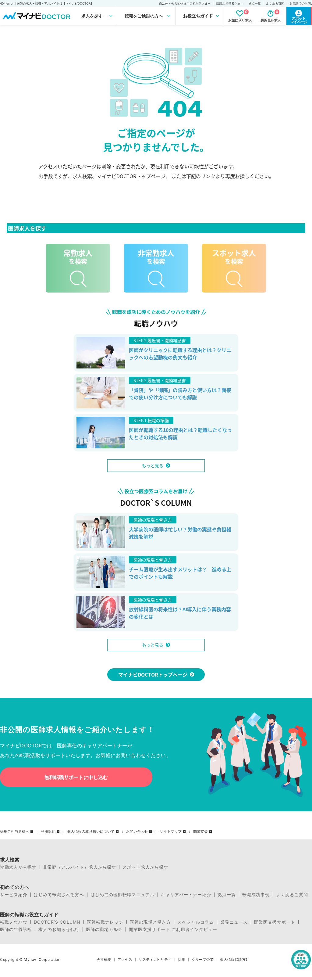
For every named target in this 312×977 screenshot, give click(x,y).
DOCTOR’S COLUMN (57, 922)
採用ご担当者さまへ (229, 3)
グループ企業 (203, 959)
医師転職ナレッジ (105, 922)
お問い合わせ (137, 831)
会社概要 (104, 959)
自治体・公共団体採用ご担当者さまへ (185, 3)
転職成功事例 (256, 895)
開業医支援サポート (274, 922)
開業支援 (200, 831)
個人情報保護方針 (234, 959)
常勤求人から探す (18, 867)
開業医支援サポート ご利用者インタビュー (173, 929)
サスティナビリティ (155, 959)
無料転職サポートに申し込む (76, 777)
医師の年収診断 (16, 929)
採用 (181, 959)
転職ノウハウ (13, 922)
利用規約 (48, 831)
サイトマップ (171, 831)
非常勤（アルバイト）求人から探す (79, 867)
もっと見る (152, 465)
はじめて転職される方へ (59, 895)
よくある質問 (275, 3)
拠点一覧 (255, 3)
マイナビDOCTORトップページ (152, 674)
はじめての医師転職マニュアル (122, 895)
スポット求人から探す (145, 867)
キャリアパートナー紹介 (186, 895)
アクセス (125, 959)
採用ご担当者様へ (14, 831)
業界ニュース (234, 922)
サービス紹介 (13, 895)
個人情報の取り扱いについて (91, 831)
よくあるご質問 (292, 895)
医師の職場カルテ (104, 929)
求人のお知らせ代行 (59, 929)
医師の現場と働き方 (150, 922)
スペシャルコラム (195, 922)
